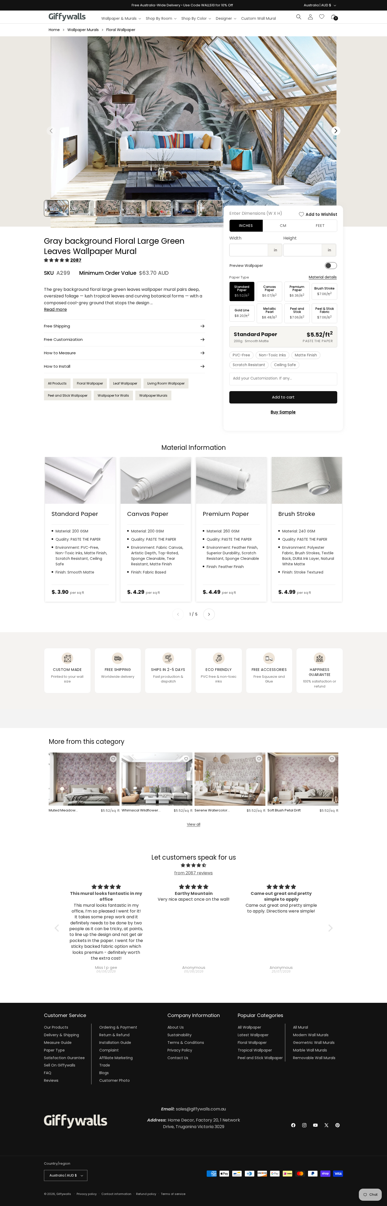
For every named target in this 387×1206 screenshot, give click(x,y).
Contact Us (177, 1057)
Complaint (109, 1050)
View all (193, 824)
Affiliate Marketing (116, 1057)
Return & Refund (114, 1035)
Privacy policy (87, 1194)
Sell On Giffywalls (59, 1065)
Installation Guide (115, 1042)
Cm (283, 225)
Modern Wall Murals (311, 1035)
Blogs (104, 1072)
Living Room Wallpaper (166, 383)
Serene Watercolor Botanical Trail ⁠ (211, 810)
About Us (175, 1027)
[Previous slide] (178, 614)
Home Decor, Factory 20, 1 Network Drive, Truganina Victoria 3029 (193, 1123)
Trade (104, 1065)
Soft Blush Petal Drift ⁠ (284, 810)
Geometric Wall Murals (314, 1042)
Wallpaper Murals (83, 29)
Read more (55, 309)
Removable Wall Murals (314, 1057)
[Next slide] (209, 614)
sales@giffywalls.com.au (193, 1109)
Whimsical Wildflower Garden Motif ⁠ (140, 810)
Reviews (51, 1080)
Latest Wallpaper (253, 1035)
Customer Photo (114, 1080)
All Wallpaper (249, 1027)
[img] (193, 865)
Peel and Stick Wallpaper (67, 395)
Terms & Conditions (185, 1042)
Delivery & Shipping (61, 1035)
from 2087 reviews (193, 873)
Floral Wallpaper (120, 29)
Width (235, 238)
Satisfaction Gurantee (64, 1057)
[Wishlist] (322, 16)
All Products (57, 383)
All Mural (300, 1027)
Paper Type (54, 1050)
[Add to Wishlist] (113, 758)
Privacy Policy (179, 1050)
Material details (323, 277)
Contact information (116, 1194)
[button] (121, 18)
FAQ (47, 1072)
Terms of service (173, 1194)
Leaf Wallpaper (125, 383)
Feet (320, 225)
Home (54, 29)
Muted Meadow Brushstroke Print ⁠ (63, 810)
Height (290, 238)
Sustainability (179, 1035)
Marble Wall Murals (310, 1050)
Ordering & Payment (118, 1027)
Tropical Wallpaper (255, 1050)
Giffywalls (63, 1194)
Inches (246, 225)
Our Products (56, 1027)
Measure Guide (58, 1042)
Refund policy (146, 1194)
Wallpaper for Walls (113, 395)
